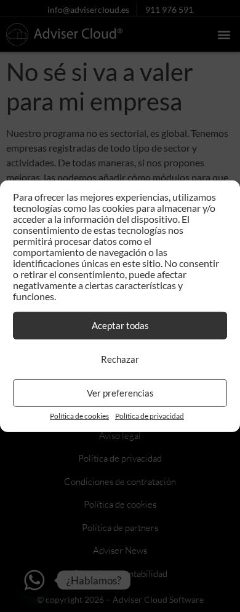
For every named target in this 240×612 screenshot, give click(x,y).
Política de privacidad (149, 415)
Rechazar (120, 359)
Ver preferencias (120, 392)
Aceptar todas (120, 325)
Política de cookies (79, 415)
